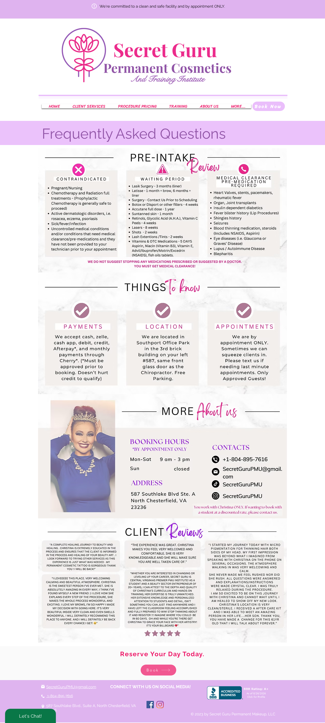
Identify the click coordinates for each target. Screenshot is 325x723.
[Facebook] (150, 704)
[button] (89, 106)
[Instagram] (160, 704)
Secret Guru (167, 49)
